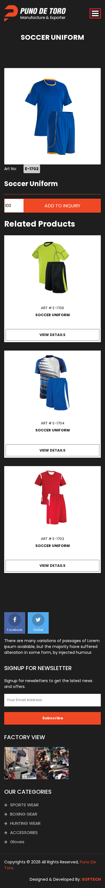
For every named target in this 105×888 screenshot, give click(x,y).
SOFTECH (91, 879)
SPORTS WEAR (24, 805)
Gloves (17, 842)
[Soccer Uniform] (52, 116)
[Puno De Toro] (35, 13)
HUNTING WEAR (25, 823)
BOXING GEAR (23, 814)
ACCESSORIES (24, 832)
